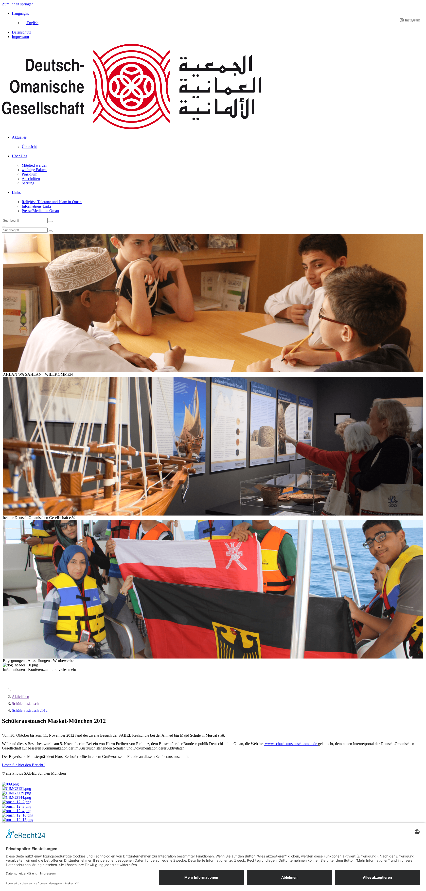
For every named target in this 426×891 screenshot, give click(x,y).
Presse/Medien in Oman (40, 211)
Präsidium (29, 174)
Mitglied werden (34, 165)
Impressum (20, 37)
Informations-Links (37, 206)
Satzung (28, 183)
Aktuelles (19, 137)
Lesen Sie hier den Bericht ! (23, 765)
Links (16, 192)
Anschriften (31, 179)
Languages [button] (20, 13)
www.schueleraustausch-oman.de (291, 744)
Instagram (412, 20)
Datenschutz (21, 32)
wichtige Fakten (34, 170)
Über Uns (19, 156)
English (32, 23)
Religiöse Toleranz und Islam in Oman (52, 202)
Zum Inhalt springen (18, 4)
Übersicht (29, 146)
